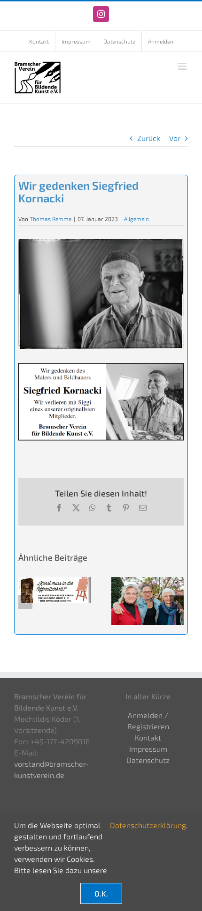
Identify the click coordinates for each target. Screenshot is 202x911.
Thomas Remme (50, 218)
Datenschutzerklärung (148, 825)
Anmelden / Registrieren (148, 721)
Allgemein (136, 218)
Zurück (148, 137)
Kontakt (148, 737)
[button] (25, 602)
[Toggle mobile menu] (183, 66)
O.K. (101, 893)
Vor (174, 137)
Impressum (148, 748)
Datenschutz (148, 759)
